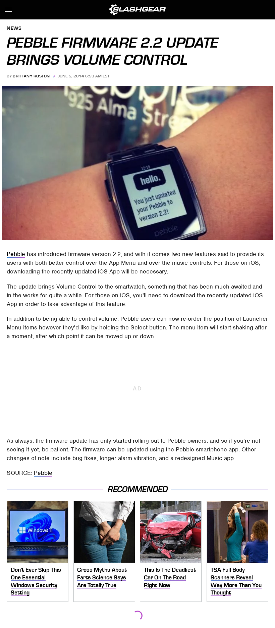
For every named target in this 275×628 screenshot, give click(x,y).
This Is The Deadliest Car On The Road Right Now (170, 577)
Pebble (16, 254)
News (14, 28)
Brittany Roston (31, 76)
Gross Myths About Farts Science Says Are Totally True (102, 577)
